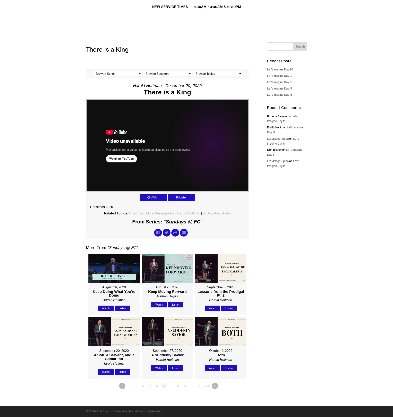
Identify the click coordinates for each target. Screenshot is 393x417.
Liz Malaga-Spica (278, 138)
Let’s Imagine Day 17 (279, 88)
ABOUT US (250, 20)
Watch (155, 197)
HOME (184, 20)
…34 (207, 386)
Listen (183, 197)
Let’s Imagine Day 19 (279, 75)
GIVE (283, 20)
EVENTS (269, 20)
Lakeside (155, 411)
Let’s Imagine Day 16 (279, 94)
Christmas (136, 213)
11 (198, 386)
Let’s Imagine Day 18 (279, 82)
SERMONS (229, 20)
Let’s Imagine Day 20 (280, 69)
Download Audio (219, 213)
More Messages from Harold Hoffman (173, 213)
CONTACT (299, 20)
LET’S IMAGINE (205, 20)
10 (191, 386)
